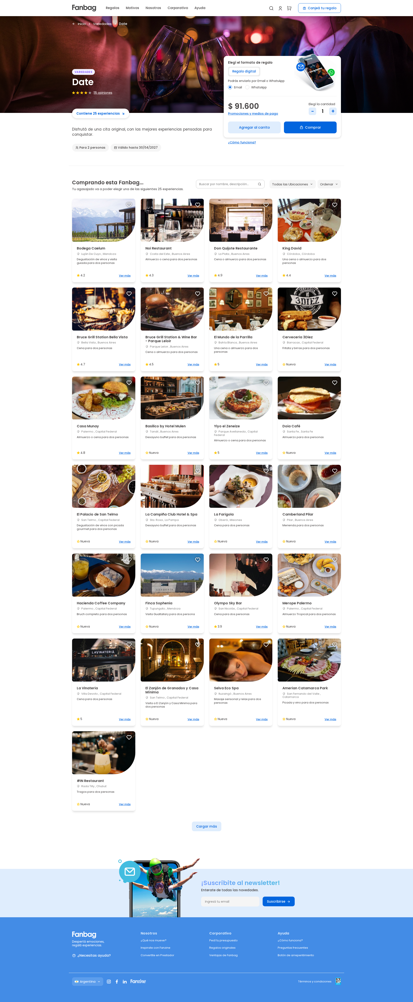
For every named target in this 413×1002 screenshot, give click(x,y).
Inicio (82, 24)
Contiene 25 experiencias (98, 113)
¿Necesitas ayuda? (94, 955)
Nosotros (153, 8)
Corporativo (178, 8)
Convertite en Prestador (157, 955)
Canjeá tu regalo (322, 8)
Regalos (112, 8)
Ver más (125, 275)
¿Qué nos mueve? (153, 940)
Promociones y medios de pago (253, 113)
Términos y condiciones (314, 981)
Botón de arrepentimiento (296, 955)
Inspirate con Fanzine (155, 948)
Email (238, 87)
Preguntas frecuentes (293, 948)
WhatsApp (259, 87)
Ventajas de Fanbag (223, 955)
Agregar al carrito (254, 127)
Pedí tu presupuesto (223, 940)
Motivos (132, 8)
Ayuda (199, 8)
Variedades (102, 24)
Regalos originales (222, 948)
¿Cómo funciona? (242, 142)
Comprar (313, 127)
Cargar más (206, 826)
